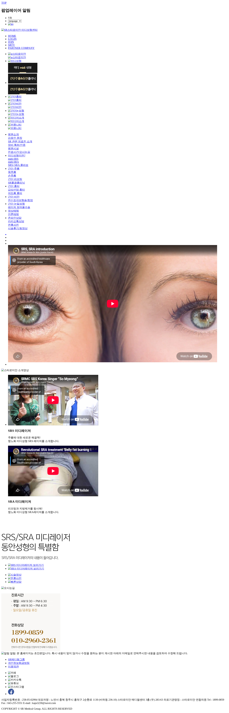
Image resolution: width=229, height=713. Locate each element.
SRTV (11, 45)
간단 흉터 (13, 186)
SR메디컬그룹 (16, 659)
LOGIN (12, 39)
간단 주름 (13, 168)
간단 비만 (13, 196)
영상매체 (13, 210)
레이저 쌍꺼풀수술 (19, 207)
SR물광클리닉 (16, 182)
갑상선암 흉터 (16, 189)
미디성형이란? (16, 155)
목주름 (12, 172)
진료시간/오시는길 (19, 152)
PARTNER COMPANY (21, 48)
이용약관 (13, 666)
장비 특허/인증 (16, 145)
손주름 (12, 175)
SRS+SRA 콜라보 (18, 165)
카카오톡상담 (16, 221)
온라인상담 (14, 217)
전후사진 (13, 224)
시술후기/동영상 (17, 228)
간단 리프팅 (15, 179)
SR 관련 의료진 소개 (20, 141)
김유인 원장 (15, 138)
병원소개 (13, 134)
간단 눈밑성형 (16, 203)
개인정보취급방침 (19, 663)
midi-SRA (13, 161)
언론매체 (13, 214)
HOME (12, 36)
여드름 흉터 (15, 193)
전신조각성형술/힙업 (20, 200)
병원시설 (13, 148)
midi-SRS (13, 158)
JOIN (11, 42)
